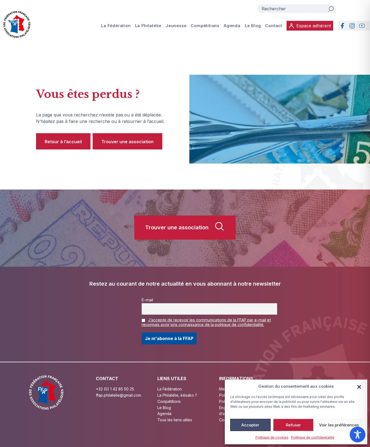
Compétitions (205, 25)
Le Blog (253, 25)
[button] (359, 386)
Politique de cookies (271, 437)
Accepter (250, 425)
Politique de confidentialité (312, 437)
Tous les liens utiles (174, 419)
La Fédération (116, 25)
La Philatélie (148, 25)
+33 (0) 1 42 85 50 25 (115, 389)
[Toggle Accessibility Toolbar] (357, 434)
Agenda (232, 25)
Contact (273, 25)
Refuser (293, 425)
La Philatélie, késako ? (177, 395)
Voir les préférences (339, 425)
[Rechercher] (331, 9)
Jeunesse (176, 25)
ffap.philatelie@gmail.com (118, 395)
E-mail (147, 300)
